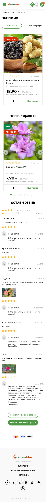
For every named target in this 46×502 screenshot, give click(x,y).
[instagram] (20, 482)
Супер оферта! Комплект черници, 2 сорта (22, 81)
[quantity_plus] (17, 101)
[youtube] (26, 482)
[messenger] (7, 482)
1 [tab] (11, 195)
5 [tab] (25, 195)
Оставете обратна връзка (23, 422)
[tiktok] (32, 482)
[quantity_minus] (9, 101)
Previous (5, 152)
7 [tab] (31, 195)
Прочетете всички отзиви (23, 415)
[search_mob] (32, 4)
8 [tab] (35, 195)
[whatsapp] (23, 488)
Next (40, 152)
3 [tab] (18, 195)
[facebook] (13, 482)
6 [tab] (28, 195)
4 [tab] (21, 195)
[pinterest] (38, 482)
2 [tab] (14, 195)
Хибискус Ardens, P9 (16, 167)
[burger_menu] (5, 4)
